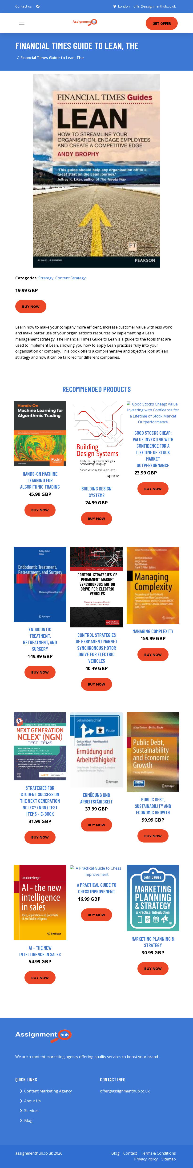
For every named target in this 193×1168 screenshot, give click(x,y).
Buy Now (31, 306)
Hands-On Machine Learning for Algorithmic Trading (40, 480)
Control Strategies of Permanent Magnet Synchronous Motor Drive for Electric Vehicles (96, 648)
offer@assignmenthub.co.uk (154, 6)
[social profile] (37, 6)
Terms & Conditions (158, 1153)
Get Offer (162, 23)
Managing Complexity (153, 631)
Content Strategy (70, 278)
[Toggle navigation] (21, 22)
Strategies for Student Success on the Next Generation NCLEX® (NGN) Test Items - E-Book (40, 801)
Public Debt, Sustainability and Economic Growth (153, 805)
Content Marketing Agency (48, 1091)
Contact (130, 1153)
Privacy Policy (146, 1159)
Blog (28, 1120)
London (124, 6)
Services (31, 1110)
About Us (32, 1101)
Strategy (45, 278)
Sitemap (168, 1159)
